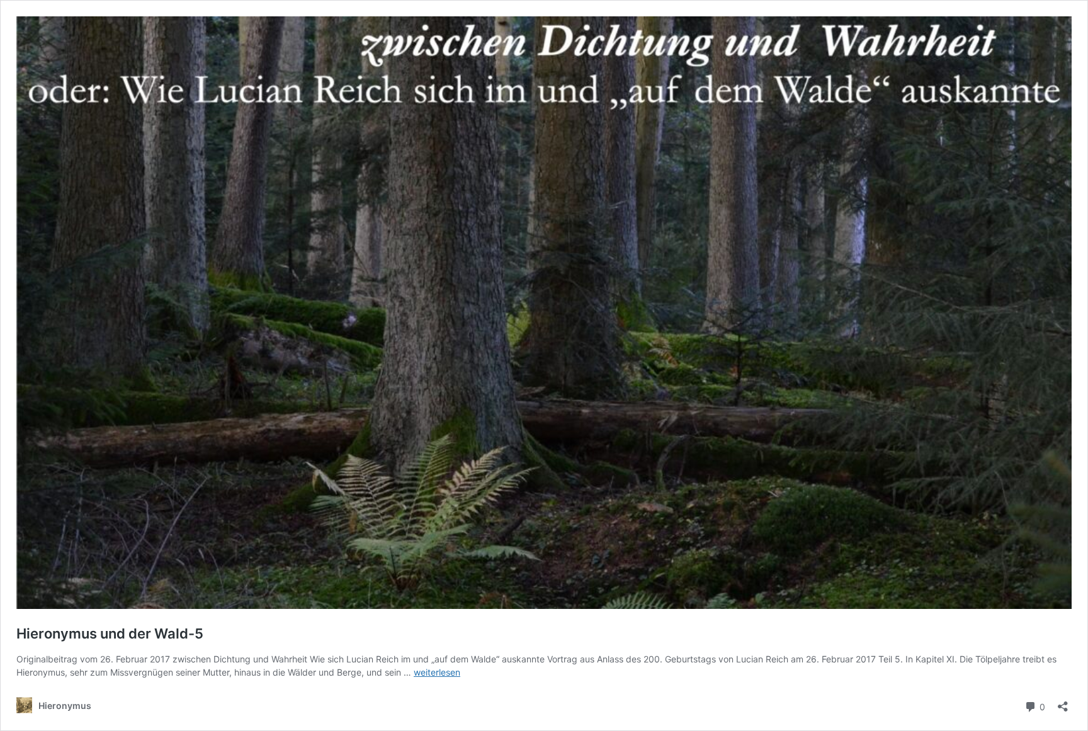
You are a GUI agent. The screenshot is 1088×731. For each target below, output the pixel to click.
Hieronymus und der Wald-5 (109, 633)
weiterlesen (437, 672)
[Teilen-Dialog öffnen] (1063, 702)
